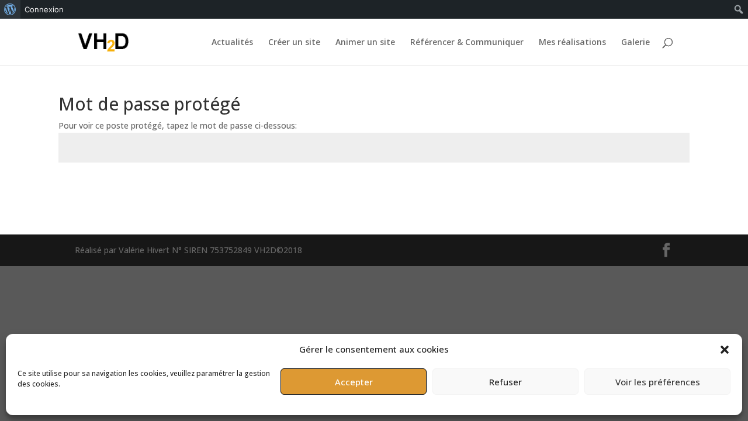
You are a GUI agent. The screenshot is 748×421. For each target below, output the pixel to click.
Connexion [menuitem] (44, 9)
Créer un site (294, 42)
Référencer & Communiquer (467, 42)
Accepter (354, 382)
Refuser (505, 382)
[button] (724, 350)
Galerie (635, 42)
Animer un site (365, 42)
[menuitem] (10, 9)
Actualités (232, 42)
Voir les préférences (657, 382)
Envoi (661, 190)
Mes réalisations (572, 42)
